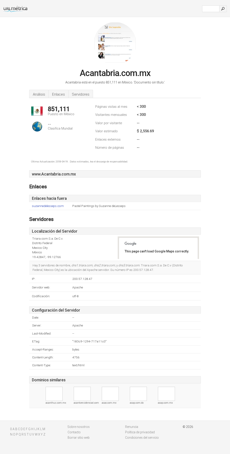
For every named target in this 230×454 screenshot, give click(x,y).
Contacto (74, 432)
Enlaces (58, 94)
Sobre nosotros (79, 427)
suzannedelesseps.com (48, 206)
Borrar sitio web (79, 437)
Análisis (39, 94)
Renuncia (131, 427)
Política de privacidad (140, 432)
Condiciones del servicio (142, 437)
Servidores (80, 94)
